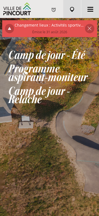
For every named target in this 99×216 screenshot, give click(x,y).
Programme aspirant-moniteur (47, 73)
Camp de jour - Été (46, 55)
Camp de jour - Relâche (39, 95)
